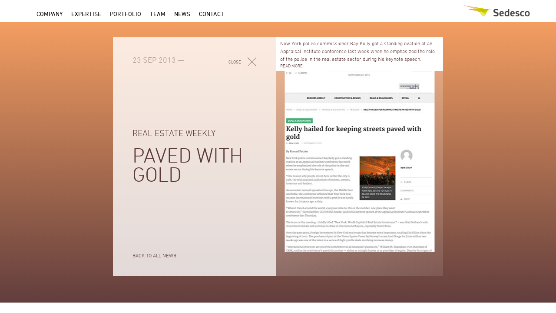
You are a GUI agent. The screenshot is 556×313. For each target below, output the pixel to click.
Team (157, 13)
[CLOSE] (252, 61)
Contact (211, 13)
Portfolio (125, 13)
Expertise (86, 13)
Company (49, 13)
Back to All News (154, 255)
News (182, 13)
